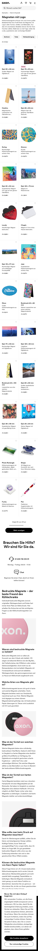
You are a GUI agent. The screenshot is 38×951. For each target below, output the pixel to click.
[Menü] (35, 3)
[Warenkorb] (30, 3)
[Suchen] (4, 8)
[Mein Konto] (21, 3)
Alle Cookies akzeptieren (19, 938)
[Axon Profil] (6, 3)
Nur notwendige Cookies (19, 944)
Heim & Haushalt (15, 13)
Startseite (5, 13)
